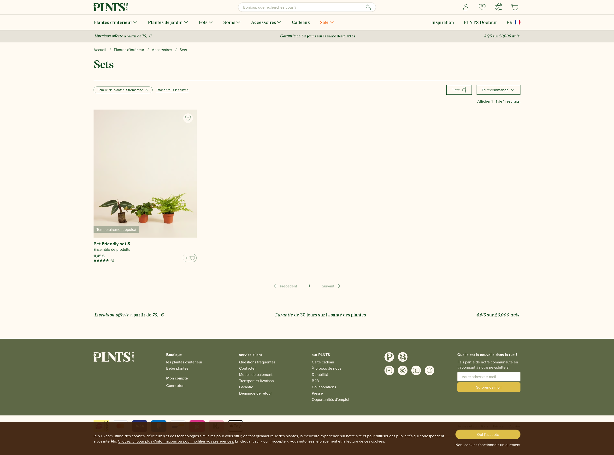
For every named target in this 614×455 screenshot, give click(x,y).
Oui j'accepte (488, 434)
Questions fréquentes (257, 362)
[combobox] (307, 7)
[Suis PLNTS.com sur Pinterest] (402, 370)
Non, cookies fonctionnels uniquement (487, 444)
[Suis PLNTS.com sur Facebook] (389, 370)
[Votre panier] (514, 7)
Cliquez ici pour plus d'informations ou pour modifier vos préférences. (176, 441)
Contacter (247, 368)
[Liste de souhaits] (482, 7)
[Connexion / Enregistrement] (466, 7)
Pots (203, 22)
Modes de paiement (255, 374)
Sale (324, 22)
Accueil (100, 49)
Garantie (246, 387)
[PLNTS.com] (111, 7)
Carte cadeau (323, 362)
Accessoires (263, 22)
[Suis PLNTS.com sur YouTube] (416, 370)
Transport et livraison (256, 380)
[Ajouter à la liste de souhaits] (188, 118)
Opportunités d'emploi (330, 399)
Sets (183, 49)
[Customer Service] (498, 6)
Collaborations (324, 387)
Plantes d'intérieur (113, 22)
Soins (229, 22)
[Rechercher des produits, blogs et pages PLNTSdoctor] (368, 7)
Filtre (455, 90)
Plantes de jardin (165, 22)
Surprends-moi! (489, 387)
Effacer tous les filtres (172, 90)
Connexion (175, 385)
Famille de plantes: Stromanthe (120, 90)
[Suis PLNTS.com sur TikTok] (429, 370)
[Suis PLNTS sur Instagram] (389, 357)
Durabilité (320, 374)
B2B (315, 380)
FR (510, 22)
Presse (317, 393)
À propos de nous (326, 368)
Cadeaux (301, 22)
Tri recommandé (495, 90)
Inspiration (442, 22)
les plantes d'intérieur (184, 362)
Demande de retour (255, 393)
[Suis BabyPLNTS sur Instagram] (402, 357)
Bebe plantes (177, 368)
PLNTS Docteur (480, 22)
